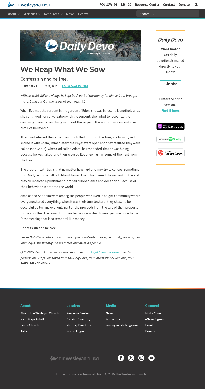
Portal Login (75, 331)
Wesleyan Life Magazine (122, 325)
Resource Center (147, 4)
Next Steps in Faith (33, 319)
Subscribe (170, 84)
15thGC (126, 4)
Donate (184, 4)
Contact (169, 4)
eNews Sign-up (155, 319)
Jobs (23, 331)
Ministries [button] (30, 14)
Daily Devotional (40, 263)
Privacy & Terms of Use (85, 374)
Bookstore (113, 319)
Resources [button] (51, 14)
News (70, 14)
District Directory (78, 319)
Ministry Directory (78, 325)
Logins (196, 5)
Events (83, 14)
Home (60, 374)
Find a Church (29, 325)
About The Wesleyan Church (39, 313)
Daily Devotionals (75, 86)
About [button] (11, 14)
